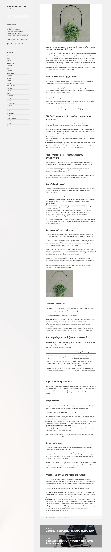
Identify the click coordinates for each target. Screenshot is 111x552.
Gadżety (9, 78)
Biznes (8, 58)
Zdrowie (9, 120)
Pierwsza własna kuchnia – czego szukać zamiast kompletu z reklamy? (17, 40)
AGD (8, 55)
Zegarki (9, 123)
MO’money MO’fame (17, 6)
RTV (8, 108)
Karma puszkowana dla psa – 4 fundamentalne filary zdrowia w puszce (16, 44)
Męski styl (9, 88)
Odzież (9, 93)
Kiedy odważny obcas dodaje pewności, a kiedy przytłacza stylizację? (17, 28)
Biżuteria (9, 60)
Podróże (9, 98)
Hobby (9, 80)
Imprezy (9, 83)
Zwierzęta (9, 125)
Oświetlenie (10, 95)
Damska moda (10, 63)
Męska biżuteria (11, 85)
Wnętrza (9, 115)
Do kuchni (9, 70)
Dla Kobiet (9, 68)
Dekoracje (9, 65)
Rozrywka (9, 105)
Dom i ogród (10, 73)
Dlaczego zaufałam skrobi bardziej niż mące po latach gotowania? (16, 32)
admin (59, 517)
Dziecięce (9, 75)
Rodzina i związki (11, 103)
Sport (8, 110)
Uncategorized (10, 113)
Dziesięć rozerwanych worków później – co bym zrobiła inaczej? (17, 36)
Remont (9, 100)
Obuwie (9, 90)
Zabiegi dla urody (11, 118)
